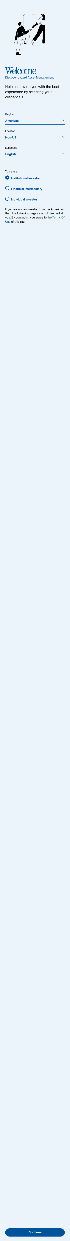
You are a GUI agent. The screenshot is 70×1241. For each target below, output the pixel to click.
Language (11, 147)
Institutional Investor (25, 178)
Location (10, 131)
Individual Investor (24, 199)
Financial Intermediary (26, 189)
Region (9, 114)
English (10, 154)
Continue (35, 1232)
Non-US (10, 137)
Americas (12, 120)
